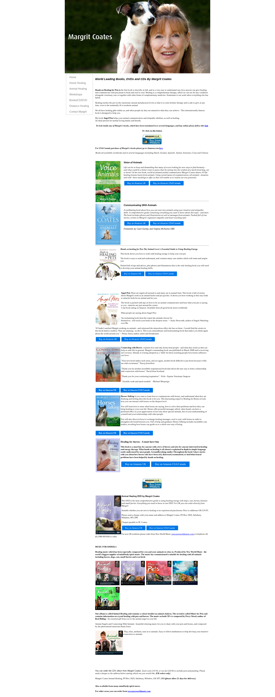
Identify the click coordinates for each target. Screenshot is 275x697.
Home (72, 77)
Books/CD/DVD (78, 100)
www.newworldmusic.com (182, 534)
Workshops (75, 94)
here (161, 148)
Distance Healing (79, 106)
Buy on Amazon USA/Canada (166, 183)
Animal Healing (78, 88)
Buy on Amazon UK (136, 183)
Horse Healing (77, 83)
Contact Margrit (78, 111)
